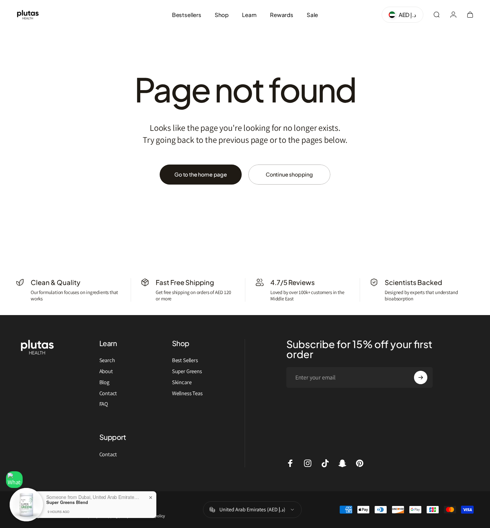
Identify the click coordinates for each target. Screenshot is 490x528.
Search (107, 360)
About (106, 371)
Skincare (182, 382)
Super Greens (187, 371)
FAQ (103, 404)
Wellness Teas (187, 393)
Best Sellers (185, 360)
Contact (108, 393)
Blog (104, 382)
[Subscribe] (420, 377)
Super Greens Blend (67, 502)
